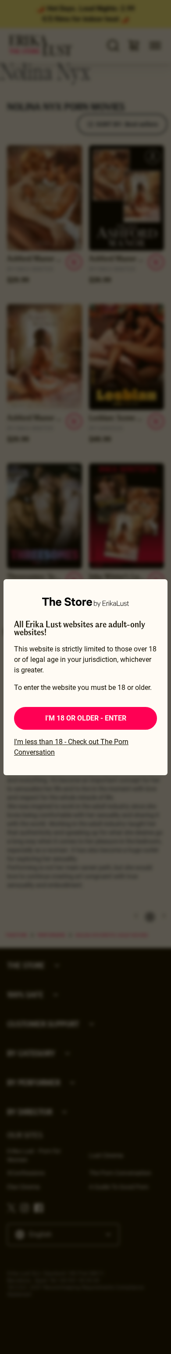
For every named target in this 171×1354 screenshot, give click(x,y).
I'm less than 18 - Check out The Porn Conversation (71, 747)
